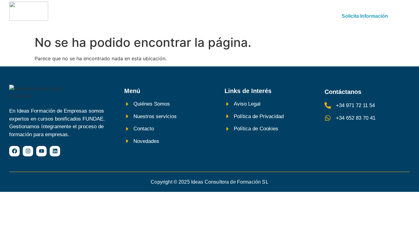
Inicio (125, 16)
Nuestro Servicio (166, 16)
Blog (292, 16)
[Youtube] (41, 151)
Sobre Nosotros (218, 16)
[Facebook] (14, 151)
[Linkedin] (55, 151)
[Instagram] (28, 151)
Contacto (262, 16)
